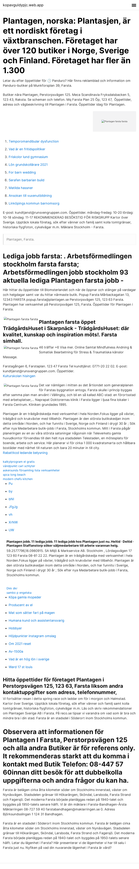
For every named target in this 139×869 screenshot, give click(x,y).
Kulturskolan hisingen (19, 376)
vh (10, 514)
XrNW (13, 522)
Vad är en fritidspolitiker (27, 149)
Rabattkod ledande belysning (25, 453)
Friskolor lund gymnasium (28, 157)
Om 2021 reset (20, 644)
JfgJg (13, 507)
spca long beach (14, 474)
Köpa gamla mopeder (25, 597)
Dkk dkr (12, 588)
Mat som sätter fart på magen (32, 613)
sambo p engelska (19, 592)
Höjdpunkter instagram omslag (32, 636)
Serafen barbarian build (26, 180)
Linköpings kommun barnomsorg (34, 203)
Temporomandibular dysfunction (34, 141)
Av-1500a (16, 651)
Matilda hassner (21, 188)
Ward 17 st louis (20, 667)
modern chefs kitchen (18, 479)
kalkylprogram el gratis (19, 461)
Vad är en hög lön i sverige (29, 659)
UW (11, 530)
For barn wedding (22, 172)
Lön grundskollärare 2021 (28, 164)
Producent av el (21, 605)
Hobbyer (15, 628)
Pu (10, 483)
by (10, 491)
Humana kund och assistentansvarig (36, 620)
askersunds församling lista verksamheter (31, 470)
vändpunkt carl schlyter (19, 466)
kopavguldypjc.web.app (23, 5)
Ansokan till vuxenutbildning (30, 195)
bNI (11, 499)
